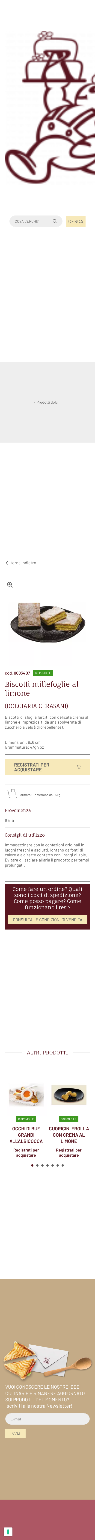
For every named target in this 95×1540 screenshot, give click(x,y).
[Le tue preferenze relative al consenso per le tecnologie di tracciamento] (8, 1531)
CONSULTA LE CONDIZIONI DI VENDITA (47, 919)
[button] (32, 1165)
